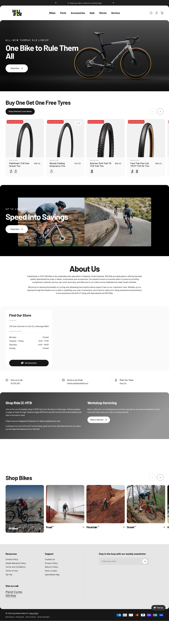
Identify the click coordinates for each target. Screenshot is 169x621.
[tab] (20, 111)
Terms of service (30, 617)
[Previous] (56, 3)
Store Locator (51, 571)
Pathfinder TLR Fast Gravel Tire (19, 164)
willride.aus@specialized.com (77, 383)
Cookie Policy (12, 559)
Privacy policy (20, 617)
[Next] (113, 3)
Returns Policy (51, 567)
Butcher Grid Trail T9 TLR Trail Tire (100, 164)
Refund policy (10, 617)
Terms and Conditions (16, 567)
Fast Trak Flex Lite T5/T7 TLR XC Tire (139, 164)
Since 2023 (33, 613)
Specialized (13, 160)
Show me (123, 383)
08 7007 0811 (15, 383)
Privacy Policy (51, 563)
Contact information (43, 617)
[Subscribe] (145, 561)
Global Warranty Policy (16, 563)
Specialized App (52, 574)
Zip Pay (9, 574)
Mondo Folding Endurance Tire (57, 164)
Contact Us (50, 559)
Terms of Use (12, 571)
